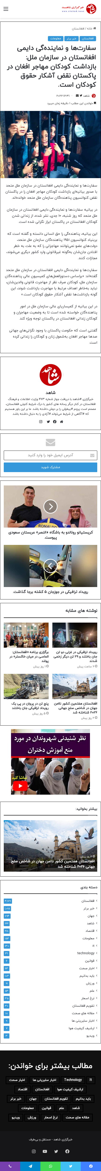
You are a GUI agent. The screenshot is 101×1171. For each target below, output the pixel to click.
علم (92, 991)
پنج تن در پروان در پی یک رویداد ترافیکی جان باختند (30, 705)
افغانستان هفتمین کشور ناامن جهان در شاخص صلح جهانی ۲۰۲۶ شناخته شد (75, 708)
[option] (50, 846)
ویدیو (90, 1036)
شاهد (86, 96)
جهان (91, 916)
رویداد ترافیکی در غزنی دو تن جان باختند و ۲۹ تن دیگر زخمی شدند (75, 656)
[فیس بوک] (54, 422)
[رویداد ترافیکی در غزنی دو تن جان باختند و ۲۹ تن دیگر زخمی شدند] (74, 635)
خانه (90, 29)
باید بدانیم (87, 976)
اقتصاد (89, 931)
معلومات (55, 38)
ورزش (90, 983)
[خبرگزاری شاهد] (78, 9)
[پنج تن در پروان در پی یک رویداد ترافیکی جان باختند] (26, 686)
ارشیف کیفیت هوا (81, 1028)
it (93, 946)
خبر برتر (71, 38)
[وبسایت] (60, 422)
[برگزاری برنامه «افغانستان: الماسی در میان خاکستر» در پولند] (26, 635)
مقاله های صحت (83, 1013)
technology (85, 953)
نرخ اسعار (87, 998)
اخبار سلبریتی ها (83, 1021)
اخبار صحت (86, 968)
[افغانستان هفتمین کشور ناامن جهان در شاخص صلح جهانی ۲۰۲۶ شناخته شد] (74, 686)
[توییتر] (47, 422)
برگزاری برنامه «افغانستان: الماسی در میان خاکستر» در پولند (29, 656)
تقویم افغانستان (83, 1006)
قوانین (89, 960)
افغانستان (78, 29)
